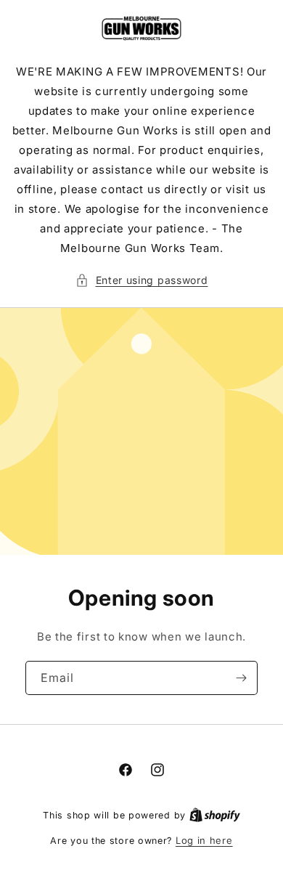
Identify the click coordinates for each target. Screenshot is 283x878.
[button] (141, 280)
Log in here (204, 840)
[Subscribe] (241, 678)
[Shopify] (214, 815)
